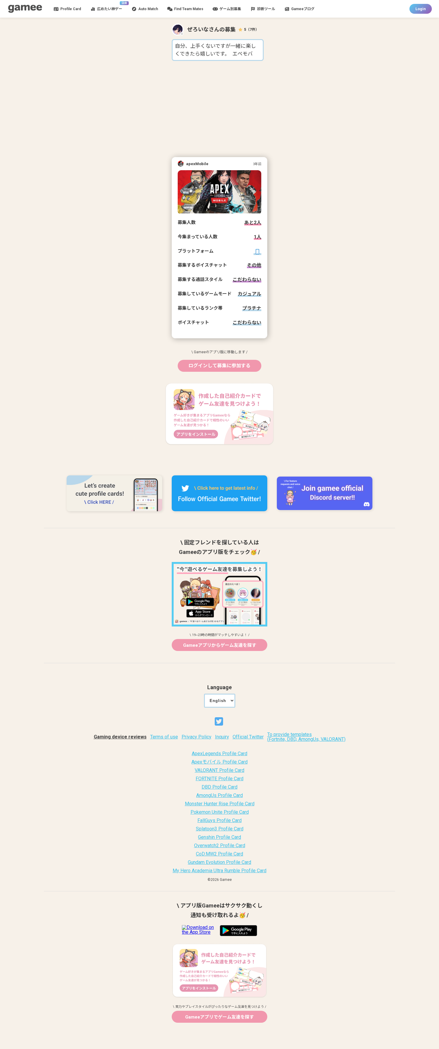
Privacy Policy (196, 737)
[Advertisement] (219, 109)
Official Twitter (248, 737)
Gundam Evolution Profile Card (219, 862)
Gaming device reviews (120, 737)
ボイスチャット (193, 322)
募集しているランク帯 (200, 308)
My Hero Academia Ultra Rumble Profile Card (219, 870)
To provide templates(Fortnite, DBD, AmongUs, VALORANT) (306, 737)
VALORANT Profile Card (219, 770)
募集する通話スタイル (200, 279)
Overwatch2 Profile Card (219, 845)
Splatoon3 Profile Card (219, 829)
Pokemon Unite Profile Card (220, 812)
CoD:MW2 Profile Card (219, 854)
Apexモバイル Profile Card (219, 762)
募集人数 (187, 222)
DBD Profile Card (219, 787)
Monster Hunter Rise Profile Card (219, 803)
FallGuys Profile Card (219, 820)
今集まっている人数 (197, 237)
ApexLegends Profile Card (219, 753)
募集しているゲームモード (204, 294)
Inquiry (222, 737)
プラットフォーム (196, 251)
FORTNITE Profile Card (219, 778)
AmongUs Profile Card (219, 795)
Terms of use (164, 737)
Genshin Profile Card (219, 837)
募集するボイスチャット (202, 265)
